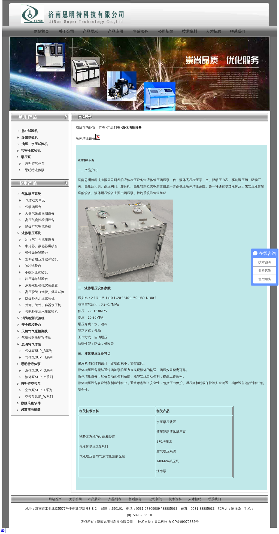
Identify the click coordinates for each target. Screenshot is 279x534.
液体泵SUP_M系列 (39, 377)
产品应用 (115, 31)
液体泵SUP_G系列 (39, 370)
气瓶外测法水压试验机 (41, 311)
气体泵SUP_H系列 (39, 357)
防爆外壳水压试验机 (39, 298)
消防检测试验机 (33, 318)
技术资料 (189, 31)
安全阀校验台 (31, 325)
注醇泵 (161, 471)
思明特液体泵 (34, 170)
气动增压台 (33, 207)
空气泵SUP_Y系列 (38, 390)
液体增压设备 (132, 127)
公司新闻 (165, 31)
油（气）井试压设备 (39, 240)
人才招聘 (213, 31)
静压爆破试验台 (36, 279)
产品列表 (113, 127)
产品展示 (90, 31)
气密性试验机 (31, 150)
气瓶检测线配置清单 (36, 338)
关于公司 (66, 31)
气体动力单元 (35, 200)
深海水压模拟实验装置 (41, 285)
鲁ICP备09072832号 (183, 522)
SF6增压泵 (164, 442)
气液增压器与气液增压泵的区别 (102, 456)
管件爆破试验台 (36, 253)
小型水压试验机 (36, 272)
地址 (28, 509)
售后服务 (140, 31)
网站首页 (41, 31)
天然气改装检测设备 (39, 213)
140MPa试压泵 (167, 461)
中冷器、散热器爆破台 (41, 246)
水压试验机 (39, 144)
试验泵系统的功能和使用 (97, 437)
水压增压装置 (166, 422)
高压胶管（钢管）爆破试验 (44, 292)
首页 (102, 127)
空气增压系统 (166, 451)
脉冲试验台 (33, 266)
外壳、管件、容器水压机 (43, 305)
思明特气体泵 (35, 163)
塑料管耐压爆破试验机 (41, 259)
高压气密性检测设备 (39, 220)
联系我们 (237, 31)
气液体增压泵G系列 (93, 446)
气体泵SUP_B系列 (38, 351)
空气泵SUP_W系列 (39, 397)
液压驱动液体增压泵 (171, 432)
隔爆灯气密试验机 (38, 226)
